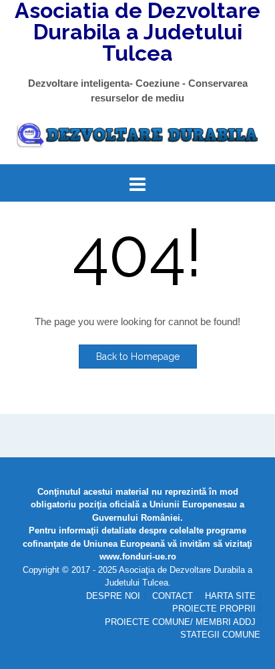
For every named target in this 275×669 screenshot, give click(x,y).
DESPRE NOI (113, 596)
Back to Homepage (138, 356)
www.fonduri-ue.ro (137, 556)
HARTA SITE (230, 596)
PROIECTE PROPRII (214, 608)
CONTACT (172, 596)
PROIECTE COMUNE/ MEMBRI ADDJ (180, 622)
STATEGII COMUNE (220, 634)
